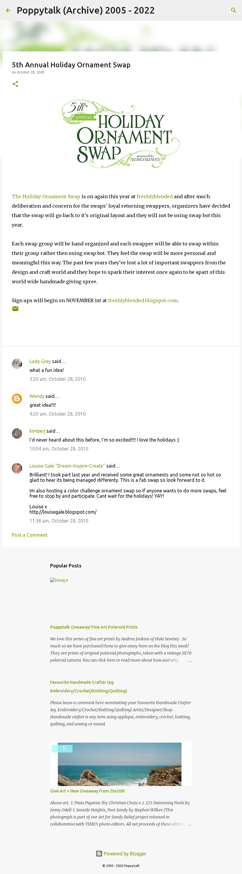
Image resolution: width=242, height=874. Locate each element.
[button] (15, 84)
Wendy (37, 396)
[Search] (163, 10)
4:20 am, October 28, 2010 (58, 413)
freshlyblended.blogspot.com (143, 300)
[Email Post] (15, 311)
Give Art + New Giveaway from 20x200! (87, 791)
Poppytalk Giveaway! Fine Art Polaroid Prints (94, 627)
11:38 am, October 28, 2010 (59, 520)
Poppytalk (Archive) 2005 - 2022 (86, 10)
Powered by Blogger (124, 853)
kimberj (37, 431)
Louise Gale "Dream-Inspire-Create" (67, 465)
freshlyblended (155, 196)
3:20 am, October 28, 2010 (58, 379)
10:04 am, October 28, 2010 (59, 448)
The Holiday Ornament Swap (46, 196)
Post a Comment (30, 535)
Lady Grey (40, 361)
